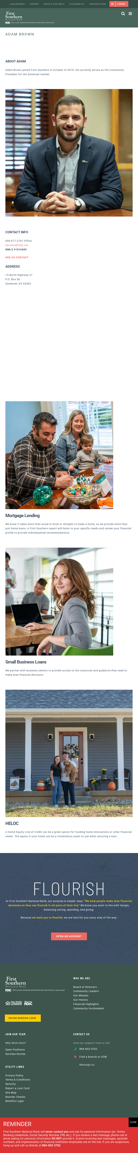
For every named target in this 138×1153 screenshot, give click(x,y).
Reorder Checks (15, 1096)
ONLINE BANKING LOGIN (22, 1018)
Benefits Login (14, 1101)
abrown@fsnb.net (16, 245)
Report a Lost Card (17, 1088)
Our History (80, 999)
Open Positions (15, 1049)
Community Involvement (88, 1008)
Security (10, 1083)
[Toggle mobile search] (123, 13)
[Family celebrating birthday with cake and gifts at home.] (59, 402)
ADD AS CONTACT (17, 257)
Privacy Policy (14, 1075)
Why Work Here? (15, 1042)
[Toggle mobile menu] (131, 13)
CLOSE (133, 1122)
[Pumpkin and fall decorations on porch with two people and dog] (69, 691)
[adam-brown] (69, 90)
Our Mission (81, 995)
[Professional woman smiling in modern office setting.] (59, 548)
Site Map (11, 1092)
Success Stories (15, 1053)
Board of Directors (85, 987)
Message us (87, 1064)
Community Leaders (86, 991)
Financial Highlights (86, 1004)
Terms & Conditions (17, 1079)
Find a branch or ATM (93, 1056)
